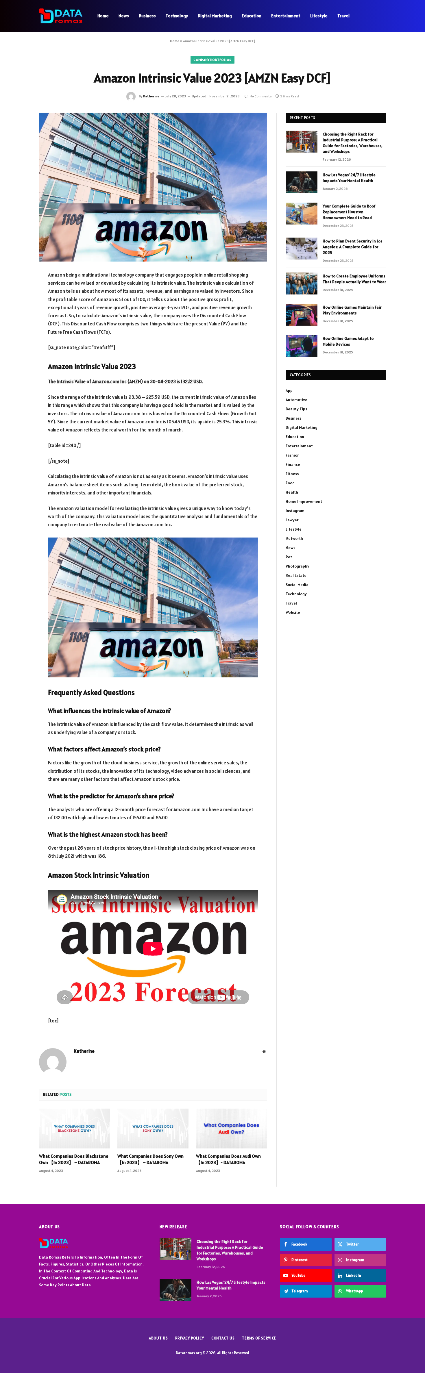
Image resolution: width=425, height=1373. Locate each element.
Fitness (292, 473)
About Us (158, 1338)
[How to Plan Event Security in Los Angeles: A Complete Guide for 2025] (301, 249)
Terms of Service (259, 1338)
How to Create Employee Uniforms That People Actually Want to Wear (354, 278)
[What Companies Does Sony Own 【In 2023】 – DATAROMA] (152, 1128)
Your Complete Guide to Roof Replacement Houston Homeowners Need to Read (349, 211)
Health (292, 492)
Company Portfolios (212, 60)
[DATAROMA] (60, 15)
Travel (343, 15)
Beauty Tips (296, 409)
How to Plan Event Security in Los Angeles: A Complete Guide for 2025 (352, 246)
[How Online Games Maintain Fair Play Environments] (301, 315)
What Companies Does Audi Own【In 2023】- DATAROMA (228, 1159)
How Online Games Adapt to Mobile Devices (348, 341)
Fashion (293, 455)
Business (147, 15)
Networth (294, 538)
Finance (293, 464)
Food (290, 483)
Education (251, 15)
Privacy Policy (189, 1338)
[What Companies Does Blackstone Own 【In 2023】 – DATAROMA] (74, 1128)
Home (103, 15)
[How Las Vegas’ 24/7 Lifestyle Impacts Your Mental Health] (301, 182)
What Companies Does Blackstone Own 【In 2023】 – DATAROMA (73, 1159)
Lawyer (292, 519)
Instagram (295, 510)
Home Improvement (304, 501)
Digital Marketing (215, 15)
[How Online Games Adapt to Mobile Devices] (301, 346)
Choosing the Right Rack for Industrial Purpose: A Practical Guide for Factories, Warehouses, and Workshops (352, 142)
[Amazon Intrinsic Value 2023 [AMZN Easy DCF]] (153, 187)
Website (293, 612)
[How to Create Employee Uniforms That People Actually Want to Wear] (301, 283)
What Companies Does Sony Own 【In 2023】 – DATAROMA (150, 1159)
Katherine (151, 96)
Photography (297, 566)
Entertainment (285, 15)
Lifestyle (319, 15)
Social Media (297, 584)
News (124, 15)
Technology (177, 15)
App (289, 390)
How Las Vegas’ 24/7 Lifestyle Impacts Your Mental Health (349, 177)
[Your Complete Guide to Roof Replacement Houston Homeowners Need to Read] (301, 214)
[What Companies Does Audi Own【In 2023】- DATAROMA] (231, 1128)
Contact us (223, 1338)
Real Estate (296, 575)
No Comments (261, 96)
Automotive (296, 399)
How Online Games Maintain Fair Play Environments (352, 310)
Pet (289, 556)
